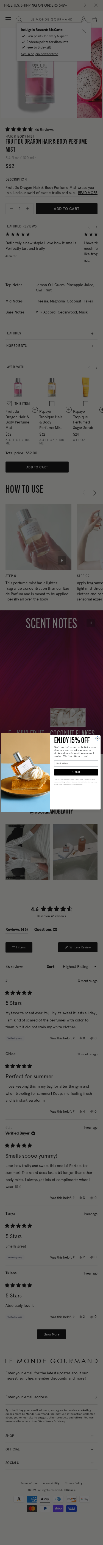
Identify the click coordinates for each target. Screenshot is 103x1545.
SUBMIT (76, 772)
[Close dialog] (97, 739)
